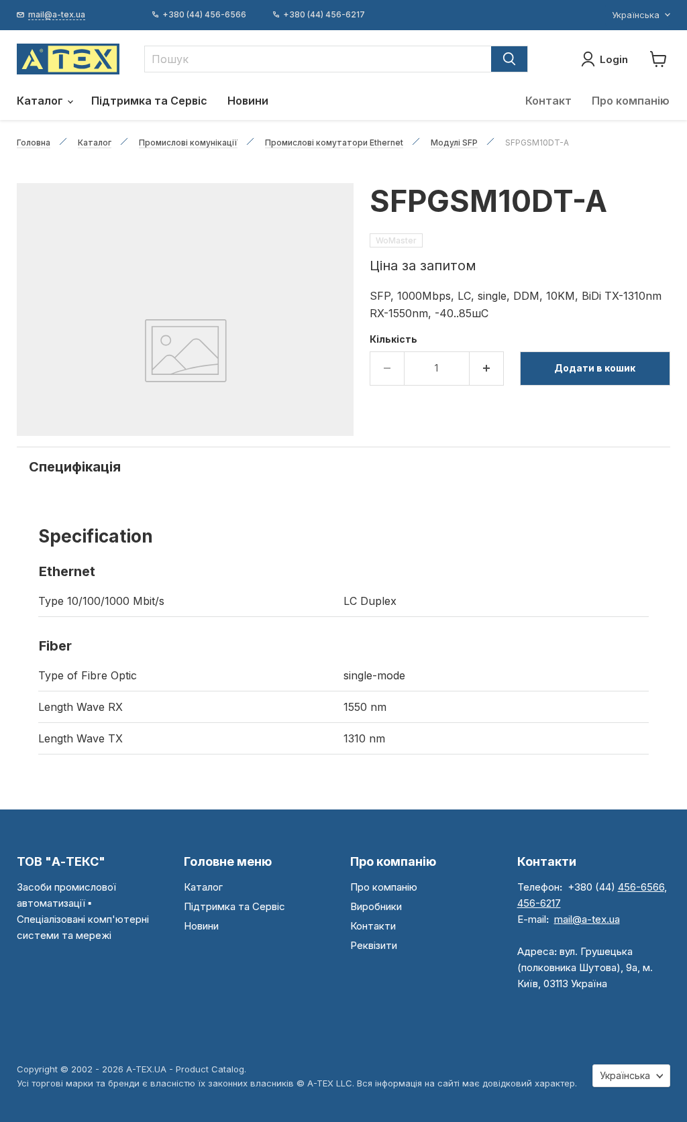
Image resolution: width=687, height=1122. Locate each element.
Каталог (41, 100)
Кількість (393, 339)
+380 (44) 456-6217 (324, 15)
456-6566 (641, 887)
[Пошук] (509, 59)
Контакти (373, 925)
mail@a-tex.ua (587, 919)
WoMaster (396, 240)
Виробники (376, 906)
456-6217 (539, 903)
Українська (635, 14)
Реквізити (373, 945)
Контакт (548, 100)
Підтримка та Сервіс (149, 100)
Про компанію (631, 100)
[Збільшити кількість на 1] (487, 368)
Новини (247, 100)
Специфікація (75, 467)
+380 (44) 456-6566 (204, 15)
